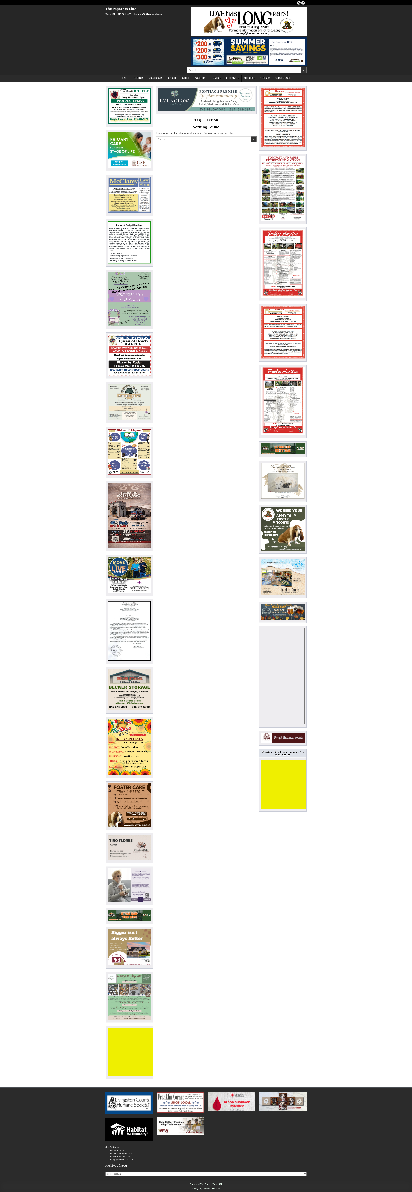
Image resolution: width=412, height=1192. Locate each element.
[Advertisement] (132, 1052)
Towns (216, 78)
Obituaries (138, 78)
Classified (172, 78)
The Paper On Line (120, 9)
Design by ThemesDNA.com (206, 1189)
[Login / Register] (299, 3)
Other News (231, 78)
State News (265, 78)
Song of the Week (282, 78)
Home (124, 78)
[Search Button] (303, 3)
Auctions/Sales (155, 78)
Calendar (186, 78)
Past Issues (200, 78)
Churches (248, 78)
